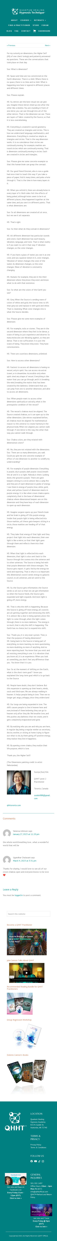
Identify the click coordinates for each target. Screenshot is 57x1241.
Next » (47, 45)
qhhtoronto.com (14, 805)
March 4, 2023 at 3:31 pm (24, 860)
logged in (19, 895)
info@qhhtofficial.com (39, 1191)
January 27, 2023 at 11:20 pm (26, 834)
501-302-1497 (36, 1183)
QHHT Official (43, 1236)
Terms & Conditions (38, 1147)
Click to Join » (41, 1226)
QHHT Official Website (28, 7)
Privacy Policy (35, 1144)
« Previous (11, 45)
